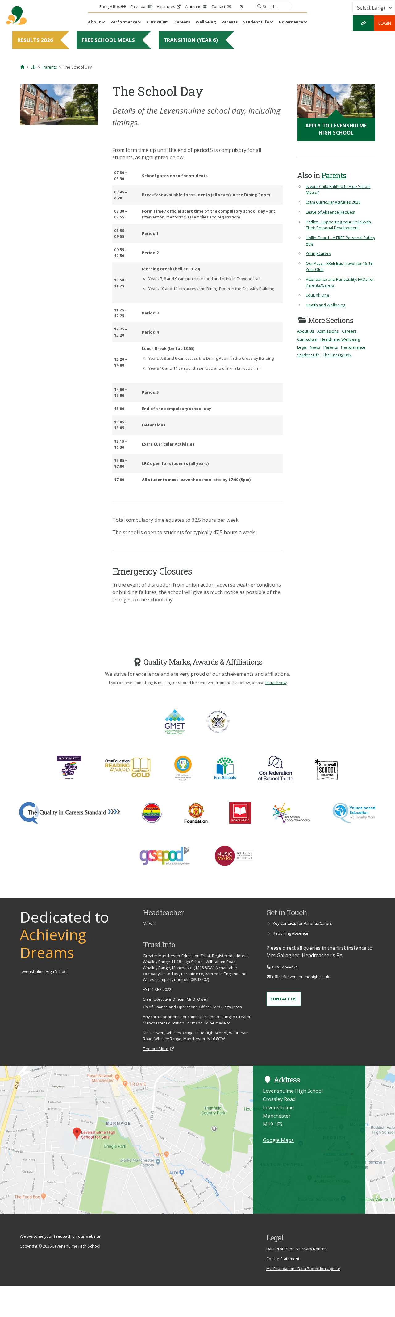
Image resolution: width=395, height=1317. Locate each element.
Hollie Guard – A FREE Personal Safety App (340, 240)
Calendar (139, 6)
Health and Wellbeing (325, 305)
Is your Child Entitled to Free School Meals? (338, 189)
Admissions (328, 331)
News (315, 347)
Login (384, 23)
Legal (302, 347)
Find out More (155, 1048)
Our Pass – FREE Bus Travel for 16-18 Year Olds (339, 266)
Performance (123, 22)
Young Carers (318, 253)
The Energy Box (337, 355)
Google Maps (278, 1140)
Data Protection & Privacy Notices (296, 1249)
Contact (218, 6)
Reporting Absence (290, 933)
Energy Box (110, 6)
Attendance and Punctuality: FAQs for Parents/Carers (340, 282)
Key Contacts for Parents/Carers (302, 923)
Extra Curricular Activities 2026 (333, 202)
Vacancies (166, 6)
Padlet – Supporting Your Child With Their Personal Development (338, 225)
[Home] (22, 67)
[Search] (258, 6)
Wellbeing (206, 22)
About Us (305, 331)
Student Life (256, 22)
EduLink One (317, 295)
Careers (182, 22)
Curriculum (158, 22)
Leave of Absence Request (331, 212)
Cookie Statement (282, 1258)
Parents (230, 22)
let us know (276, 682)
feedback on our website (77, 1236)
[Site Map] (33, 67)
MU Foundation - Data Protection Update (303, 1268)
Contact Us (283, 999)
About (94, 22)
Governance (291, 22)
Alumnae (193, 6)
